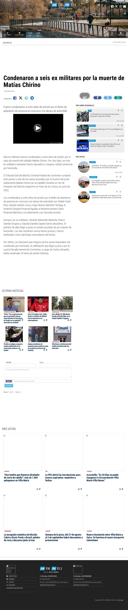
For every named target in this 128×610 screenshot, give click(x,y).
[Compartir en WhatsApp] (26, 99)
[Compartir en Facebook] (15, 99)
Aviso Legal (120, 600)
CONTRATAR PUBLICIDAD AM (47, 585)
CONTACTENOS (12, 576)
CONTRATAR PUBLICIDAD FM (80, 585)
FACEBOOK (11, 579)
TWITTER (11, 582)
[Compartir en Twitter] (21, 99)
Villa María (5, 28)
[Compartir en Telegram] (32, 99)
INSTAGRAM (12, 585)
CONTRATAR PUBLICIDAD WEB (14, 588)
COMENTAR (9, 386)
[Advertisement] (64, 59)
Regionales (7, 42)
